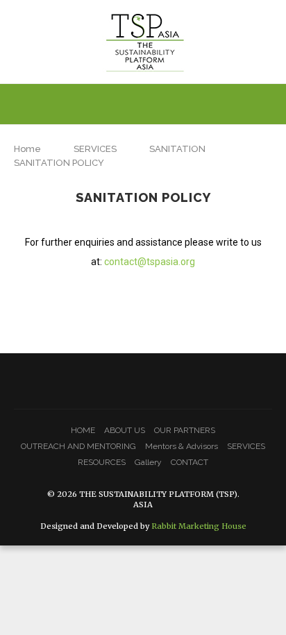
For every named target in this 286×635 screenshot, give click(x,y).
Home (27, 149)
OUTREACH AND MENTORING (78, 446)
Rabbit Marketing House (198, 526)
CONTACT (189, 462)
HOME (83, 430)
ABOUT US (124, 430)
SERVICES (95, 149)
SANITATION (177, 149)
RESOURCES (102, 462)
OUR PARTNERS (184, 430)
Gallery (148, 462)
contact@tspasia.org (149, 261)
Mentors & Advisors (181, 446)
